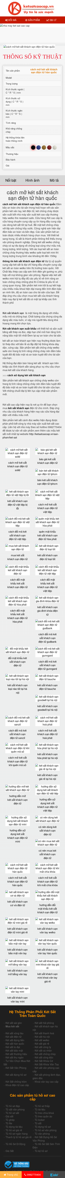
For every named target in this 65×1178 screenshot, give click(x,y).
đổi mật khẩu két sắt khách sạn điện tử (17, 661)
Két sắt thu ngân (15, 1057)
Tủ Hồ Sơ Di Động (15, 1144)
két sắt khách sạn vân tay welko (47, 930)
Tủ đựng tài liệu (14, 1126)
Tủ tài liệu (40, 1109)
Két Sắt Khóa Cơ (44, 1061)
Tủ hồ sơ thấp (42, 1106)
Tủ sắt (38, 1123)
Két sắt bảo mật (14, 1050)
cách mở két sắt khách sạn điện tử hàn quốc (17, 881)
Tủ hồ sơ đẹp (13, 1106)
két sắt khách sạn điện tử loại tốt (47, 557)
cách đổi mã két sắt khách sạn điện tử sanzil (17, 734)
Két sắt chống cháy (45, 1054)
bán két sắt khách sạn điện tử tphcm (47, 481)
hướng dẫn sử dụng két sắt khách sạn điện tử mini (17, 835)
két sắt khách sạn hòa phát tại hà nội (47, 755)
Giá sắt (9, 1116)
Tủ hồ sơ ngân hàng (17, 1133)
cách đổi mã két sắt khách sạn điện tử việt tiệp (17, 535)
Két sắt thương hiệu (16, 1054)
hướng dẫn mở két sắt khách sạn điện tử (17, 799)
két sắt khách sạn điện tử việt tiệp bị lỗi (17, 504)
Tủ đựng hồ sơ (43, 1126)
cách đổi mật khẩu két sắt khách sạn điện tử (17, 583)
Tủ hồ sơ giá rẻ (14, 1130)
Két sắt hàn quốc (15, 1043)
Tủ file (9, 1123)
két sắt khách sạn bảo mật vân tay (17, 951)
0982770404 (33, 1174)
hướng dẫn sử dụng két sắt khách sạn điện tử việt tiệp (47, 804)
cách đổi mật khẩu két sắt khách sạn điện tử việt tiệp (47, 585)
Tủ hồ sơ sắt (12, 1113)
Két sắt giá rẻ (42, 1043)
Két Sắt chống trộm (16, 1081)
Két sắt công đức (44, 1057)
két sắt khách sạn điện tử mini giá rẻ (17, 930)
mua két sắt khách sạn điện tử (17, 557)
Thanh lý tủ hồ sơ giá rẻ (19, 1137)
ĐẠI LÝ (53, 20)
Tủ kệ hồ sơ (41, 1151)
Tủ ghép (10, 1119)
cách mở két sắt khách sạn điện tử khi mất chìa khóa (47, 881)
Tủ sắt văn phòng (15, 1109)
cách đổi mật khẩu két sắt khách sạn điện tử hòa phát (17, 616)
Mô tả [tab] (54, 180)
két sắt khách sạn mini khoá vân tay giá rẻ (47, 977)
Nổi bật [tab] (10, 180)
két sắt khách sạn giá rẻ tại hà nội (47, 776)
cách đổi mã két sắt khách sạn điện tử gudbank (47, 637)
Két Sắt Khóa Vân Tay (47, 1064)
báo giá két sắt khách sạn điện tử (47, 460)
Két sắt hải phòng (44, 1023)
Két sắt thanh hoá (44, 1033)
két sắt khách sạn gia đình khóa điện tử (47, 610)
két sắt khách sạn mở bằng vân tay (17, 972)
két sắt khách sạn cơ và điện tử (17, 903)
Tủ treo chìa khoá (44, 1113)
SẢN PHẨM (33, 20)
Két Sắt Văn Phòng (16, 1067)
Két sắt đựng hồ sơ (16, 1074)
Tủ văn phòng (42, 1133)
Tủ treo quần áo (43, 1116)
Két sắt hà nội (42, 1036)
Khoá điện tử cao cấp (17, 1085)
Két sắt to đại (13, 1047)
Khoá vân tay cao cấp (46, 1081)
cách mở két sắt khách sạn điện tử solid (17, 466)
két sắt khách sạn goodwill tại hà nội (47, 707)
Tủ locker (40, 1119)
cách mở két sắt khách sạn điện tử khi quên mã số (17, 761)
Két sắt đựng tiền (15, 1040)
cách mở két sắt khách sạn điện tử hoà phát (47, 734)
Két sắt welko (42, 1040)
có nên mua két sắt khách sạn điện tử (47, 854)
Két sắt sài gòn (14, 1023)
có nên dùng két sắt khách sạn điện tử (47, 830)
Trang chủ (12, 1174)
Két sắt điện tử (13, 1036)
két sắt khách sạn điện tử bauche (47, 687)
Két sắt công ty (43, 1047)
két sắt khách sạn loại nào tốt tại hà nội (17, 688)
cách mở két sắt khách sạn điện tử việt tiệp (47, 508)
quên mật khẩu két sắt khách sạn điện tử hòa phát (47, 535)
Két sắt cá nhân (43, 1050)
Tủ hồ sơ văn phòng (46, 1130)
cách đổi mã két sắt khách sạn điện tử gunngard (47, 665)
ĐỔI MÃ (12, 20)
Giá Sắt (10, 1151)
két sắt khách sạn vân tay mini (17, 999)
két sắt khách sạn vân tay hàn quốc (47, 951)
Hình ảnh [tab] (32, 180)
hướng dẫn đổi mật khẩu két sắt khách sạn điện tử (47, 908)
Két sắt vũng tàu (14, 1033)
